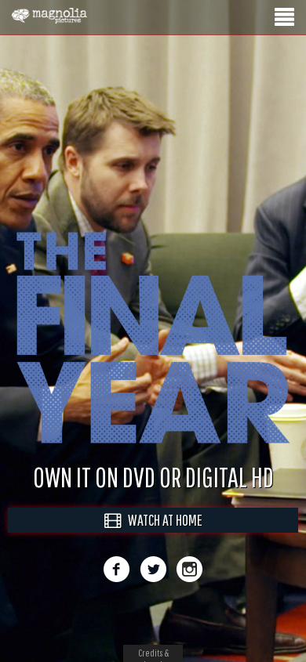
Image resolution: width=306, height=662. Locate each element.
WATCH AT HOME (161, 536)
